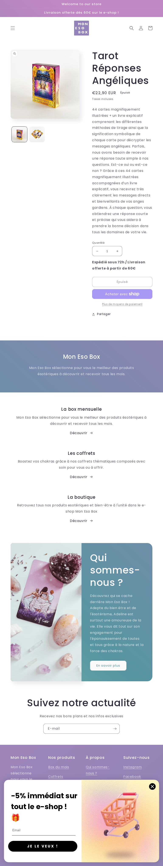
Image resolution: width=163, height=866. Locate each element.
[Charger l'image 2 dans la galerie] (37, 134)
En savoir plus (108, 665)
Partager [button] (104, 314)
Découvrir (78, 433)
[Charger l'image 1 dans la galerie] (19, 134)
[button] (12, 28)
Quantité (98, 243)
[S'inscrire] (114, 729)
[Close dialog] (152, 786)
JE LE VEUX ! (42, 846)
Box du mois (58, 767)
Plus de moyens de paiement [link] (122, 304)
